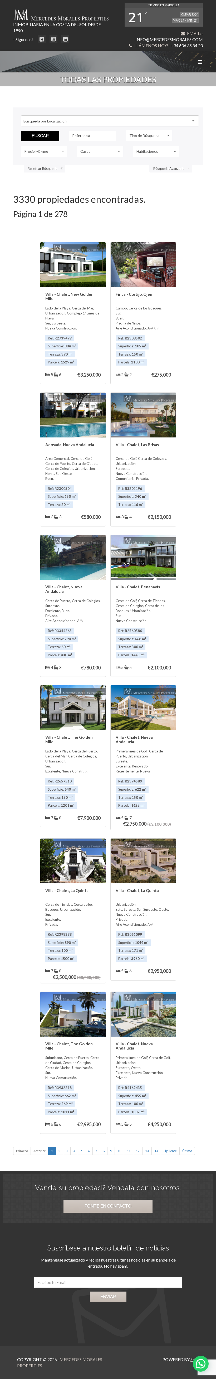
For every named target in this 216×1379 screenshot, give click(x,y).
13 (147, 1151)
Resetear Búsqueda (42, 168)
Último (187, 1151)
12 (138, 1151)
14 (156, 1151)
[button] (201, 1364)
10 (119, 1151)
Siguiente (170, 1151)
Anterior (39, 1151)
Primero (22, 1151)
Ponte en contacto (108, 1206)
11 (128, 1151)
